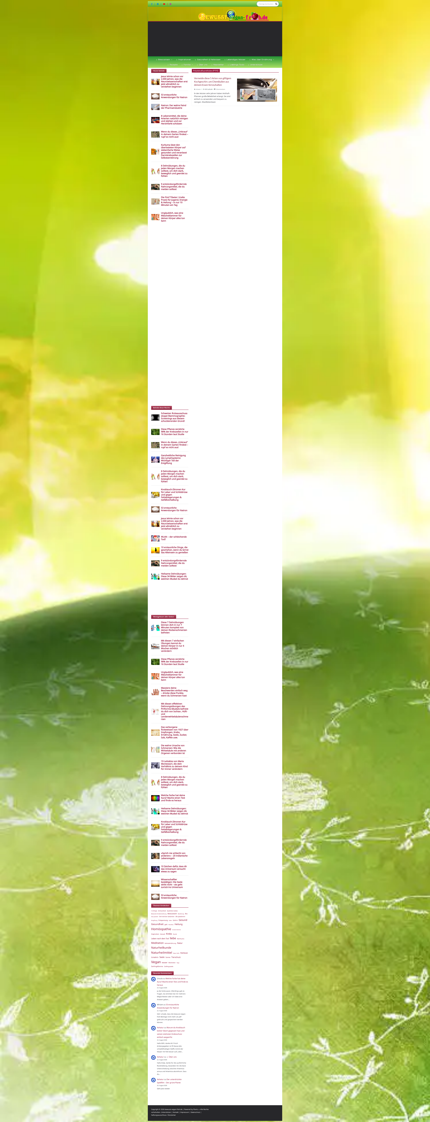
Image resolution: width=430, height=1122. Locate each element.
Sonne (168, 957)
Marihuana (180, 939)
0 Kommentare (220, 89)
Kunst (175, 934)
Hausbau (171, 924)
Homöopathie (161, 929)
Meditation (157, 942)
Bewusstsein (172, 913)
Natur (180, 943)
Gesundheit (157, 924)
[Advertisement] (215, 39)
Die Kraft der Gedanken (166, 916)
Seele (161, 957)
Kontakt (175, 1112)
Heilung (179, 924)
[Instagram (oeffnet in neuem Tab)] (170, 3)
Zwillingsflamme (157, 966)
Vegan (156, 962)
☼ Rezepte (172, 64)
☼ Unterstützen (255, 64)
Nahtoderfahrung (170, 943)
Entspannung (163, 920)
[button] (171, 59)
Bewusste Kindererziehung (159, 914)
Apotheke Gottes (172, 911)
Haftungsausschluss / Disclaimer (163, 1115)
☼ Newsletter (217, 64)
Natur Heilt (176, 953)
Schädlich (154, 957)
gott (165, 924)
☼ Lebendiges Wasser (234, 59)
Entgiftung (154, 920)
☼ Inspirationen (183, 59)
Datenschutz (195, 1112)
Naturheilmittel (161, 953)
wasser (164, 962)
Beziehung (181, 914)
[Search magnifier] (276, 3)
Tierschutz (176, 957)
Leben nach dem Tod (160, 938)
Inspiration (155, 934)
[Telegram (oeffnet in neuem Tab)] (159, 3)
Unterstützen (166, 1112)
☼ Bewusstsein (163, 59)
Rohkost (184, 953)
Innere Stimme (176, 929)
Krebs (169, 933)
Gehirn (175, 920)
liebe (173, 938)
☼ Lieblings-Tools (235, 64)
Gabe (170, 920)
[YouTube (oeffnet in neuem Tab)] (165, 3)
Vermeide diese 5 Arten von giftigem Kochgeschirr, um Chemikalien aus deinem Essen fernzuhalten (212, 81)
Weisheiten (172, 963)
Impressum (184, 1112)
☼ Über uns (202, 64)
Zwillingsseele (168, 966)
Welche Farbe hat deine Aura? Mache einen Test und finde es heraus (172, 981)
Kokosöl (162, 934)
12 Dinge (154, 911)
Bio (186, 914)
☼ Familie (186, 64)
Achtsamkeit (162, 911)
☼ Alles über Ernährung (260, 59)
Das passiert (154, 916)
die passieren (180, 916)
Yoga (178, 962)
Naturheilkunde (161, 947)
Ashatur (198, 89)
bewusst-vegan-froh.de (173, 1109)
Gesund (183, 920)
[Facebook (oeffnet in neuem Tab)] (153, 3)
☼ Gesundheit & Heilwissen (208, 59)
